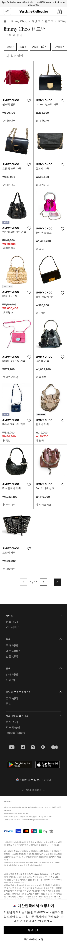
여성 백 (36, 21)
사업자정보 (7, 810)
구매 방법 (12, 645)
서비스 (9, 615)
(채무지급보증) (26, 845)
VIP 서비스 (13, 627)
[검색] (7, 11)
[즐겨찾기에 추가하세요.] (29, 100)
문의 (8, 703)
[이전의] (23, 582)
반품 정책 (12, 656)
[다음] (43, 582)
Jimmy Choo (19, 21)
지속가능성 (13, 727)
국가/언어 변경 (33, 939)
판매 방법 (12, 674)
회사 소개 (12, 722)
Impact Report (15, 732)
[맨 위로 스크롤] (57, 582)
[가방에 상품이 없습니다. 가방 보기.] (59, 11)
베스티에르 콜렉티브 (17, 715)
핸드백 (49, 21)
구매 (8, 639)
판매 (8, 668)
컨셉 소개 (12, 621)
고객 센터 (12, 698)
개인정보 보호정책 (32, 789)
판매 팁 (10, 680)
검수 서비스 (13, 651)
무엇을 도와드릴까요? (18, 692)
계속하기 (33, 930)
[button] (59, 11)
